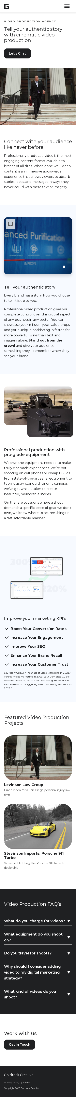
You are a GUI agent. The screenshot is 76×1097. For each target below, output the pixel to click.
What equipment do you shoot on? (33, 937)
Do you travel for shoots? (27, 953)
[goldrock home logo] (6, 6)
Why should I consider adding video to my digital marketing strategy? (32, 972)
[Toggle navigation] (67, 6)
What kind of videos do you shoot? (30, 994)
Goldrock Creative (18, 1075)
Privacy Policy (11, 1082)
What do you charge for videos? (34, 921)
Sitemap (27, 1082)
